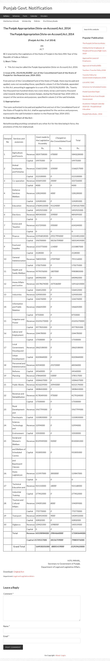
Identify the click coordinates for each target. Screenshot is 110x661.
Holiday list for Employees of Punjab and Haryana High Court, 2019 (94, 51)
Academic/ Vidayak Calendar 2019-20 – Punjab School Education (93, 106)
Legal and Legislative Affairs (23, 576)
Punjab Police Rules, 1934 (92, 114)
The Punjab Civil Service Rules (93, 43)
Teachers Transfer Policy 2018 (94, 70)
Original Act (18, 571)
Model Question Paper (91, 92)
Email (6, 636)
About (58, 655)
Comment (8, 593)
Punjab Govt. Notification (27, 8)
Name (6, 626)
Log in (63, 655)
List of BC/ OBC (88, 82)
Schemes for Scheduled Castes (94, 87)
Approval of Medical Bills (91, 66)
